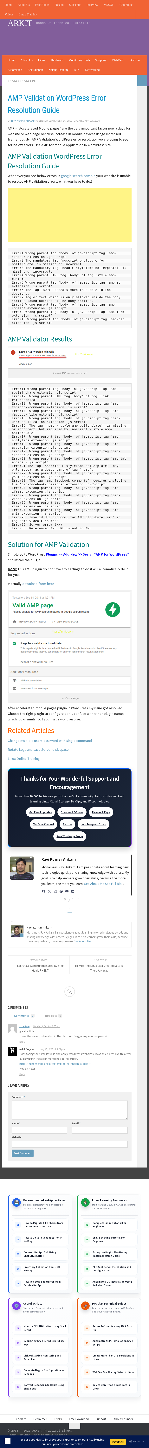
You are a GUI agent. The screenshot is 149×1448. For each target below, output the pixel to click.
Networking (92, 69)
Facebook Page (101, 812)
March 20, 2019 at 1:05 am (47, 1026)
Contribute (126, 4)
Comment (18, 1097)
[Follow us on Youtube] (103, 1434)
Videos (9, 14)
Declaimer (40, 1419)
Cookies (21, 1419)
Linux (41, 60)
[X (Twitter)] (49, 891)
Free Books (42, 4)
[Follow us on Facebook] (124, 1434)
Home (8, 4)
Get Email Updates (40, 812)
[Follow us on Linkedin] (117, 1434)
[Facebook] (43, 891)
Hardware (57, 60)
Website (16, 1137)
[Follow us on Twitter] (138, 1434)
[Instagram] (55, 891)
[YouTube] (67, 891)
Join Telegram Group (93, 824)
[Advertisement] (70, 39)
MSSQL (109, 4)
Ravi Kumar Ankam (22, 120)
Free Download (79, 1419)
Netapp (59, 4)
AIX (77, 69)
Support (101, 1419)
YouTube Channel (43, 824)
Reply (22, 1042)
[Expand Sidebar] (142, 80)
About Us (24, 4)
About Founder (123, 1419)
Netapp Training (58, 69)
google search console (78, 176)
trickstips (28, 80)
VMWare (117, 60)
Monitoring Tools (79, 60)
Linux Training (28, 14)
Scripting (100, 60)
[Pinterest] (61, 891)
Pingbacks (52, 1016)
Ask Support (35, 69)
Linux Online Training (24, 758)
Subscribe (75, 4)
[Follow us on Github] (131, 1434)
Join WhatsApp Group (70, 836)
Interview (92, 4)
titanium (24, 1026)
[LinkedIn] (72, 891)
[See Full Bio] (124, 884)
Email (76, 1123)
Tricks (12, 80)
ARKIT (20, 23)
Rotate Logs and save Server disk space (38, 749)
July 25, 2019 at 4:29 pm (53, 1049)
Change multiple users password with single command (50, 740)
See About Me (94, 883)
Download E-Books (72, 812)
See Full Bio (113, 883)
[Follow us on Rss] (110, 1434)
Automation (15, 69)
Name (16, 1123)
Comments (23, 1016)
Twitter (67, 824)
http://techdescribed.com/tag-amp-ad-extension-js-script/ (55, 1064)
